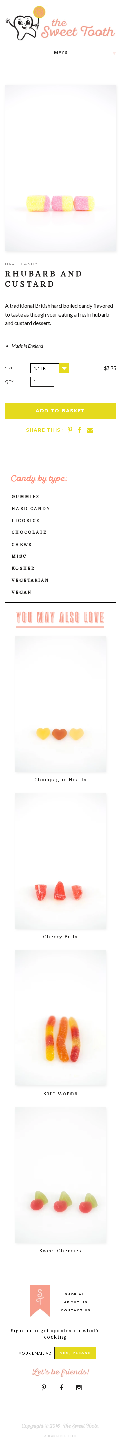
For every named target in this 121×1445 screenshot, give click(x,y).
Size (9, 367)
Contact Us (76, 1310)
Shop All (76, 1294)
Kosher (23, 568)
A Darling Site (60, 1436)
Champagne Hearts (60, 779)
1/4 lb (40, 368)
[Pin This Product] (71, 430)
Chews (22, 544)
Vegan (22, 592)
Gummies (26, 496)
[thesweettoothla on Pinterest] (44, 1388)
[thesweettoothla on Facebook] (61, 1388)
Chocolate (29, 532)
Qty (9, 381)
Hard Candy (31, 508)
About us (76, 1302)
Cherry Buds (60, 936)
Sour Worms (60, 1093)
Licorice (26, 520)
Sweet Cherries (60, 1250)
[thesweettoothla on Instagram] (79, 1388)
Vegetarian (30, 580)
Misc (19, 556)
